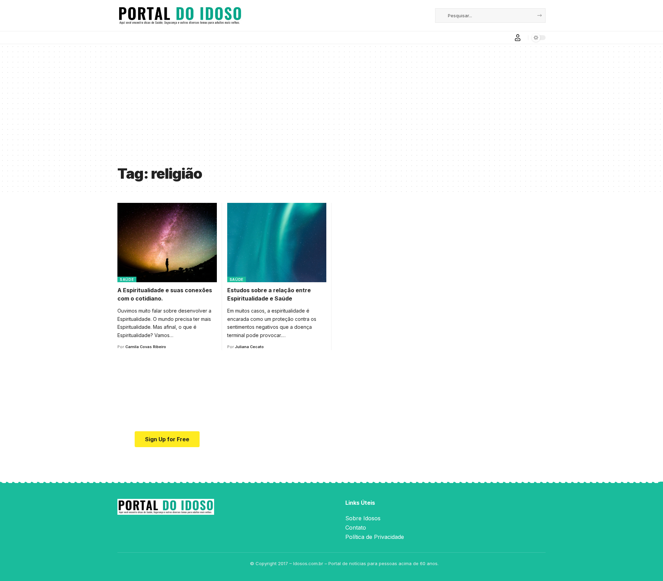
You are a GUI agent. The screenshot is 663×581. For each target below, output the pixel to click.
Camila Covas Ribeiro (145, 346)
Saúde (127, 279)
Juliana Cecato (249, 346)
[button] (517, 37)
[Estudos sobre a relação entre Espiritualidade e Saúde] (277, 242)
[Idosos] (180, 15)
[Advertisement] (331, 109)
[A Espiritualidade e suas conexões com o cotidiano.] (167, 242)
